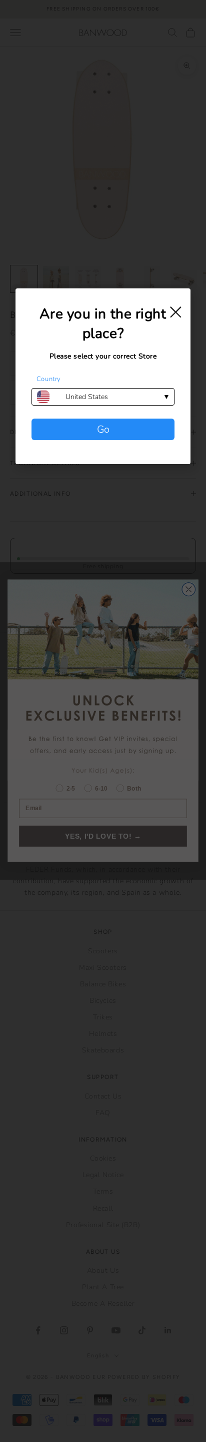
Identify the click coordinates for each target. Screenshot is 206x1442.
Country (48, 379)
